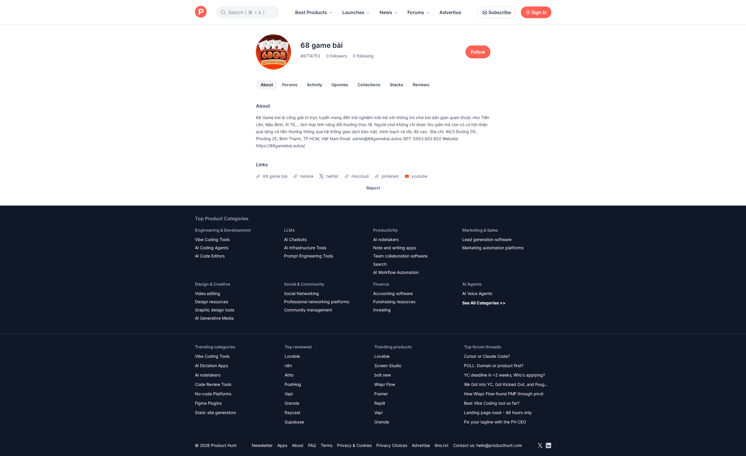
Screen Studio (387, 365)
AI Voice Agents (477, 293)
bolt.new (382, 374)
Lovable (292, 356)
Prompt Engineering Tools (308, 255)
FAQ (312, 445)
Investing (382, 309)
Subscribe (499, 12)
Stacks (396, 84)
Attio (289, 374)
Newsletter (262, 445)
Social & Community (304, 284)
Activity (314, 84)
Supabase (294, 421)
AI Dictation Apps (211, 365)
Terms (326, 445)
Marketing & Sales (480, 230)
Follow (478, 52)
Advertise (450, 12)
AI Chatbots (295, 239)
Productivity (385, 230)
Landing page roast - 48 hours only (498, 412)
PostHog (293, 384)
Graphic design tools (214, 309)
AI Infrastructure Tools (305, 247)
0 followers (336, 55)
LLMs (289, 230)
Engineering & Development (223, 230)
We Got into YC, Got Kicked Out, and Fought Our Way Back (506, 385)
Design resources (211, 301)
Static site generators (215, 412)
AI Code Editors (210, 255)
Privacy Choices (391, 445)
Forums (415, 12)
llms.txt (441, 445)
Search (380, 264)
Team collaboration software (400, 255)
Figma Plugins (208, 403)
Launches (353, 12)
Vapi (289, 393)
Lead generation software (487, 239)
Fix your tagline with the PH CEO (495, 421)
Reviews (421, 84)
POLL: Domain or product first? (493, 365)
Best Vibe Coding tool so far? (491, 403)
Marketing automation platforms (493, 247)
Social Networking (301, 293)
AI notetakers (386, 239)
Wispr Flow (384, 384)
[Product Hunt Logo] (201, 12)
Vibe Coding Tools (212, 239)
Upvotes (340, 84)
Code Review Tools (213, 384)
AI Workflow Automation (396, 272)
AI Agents (472, 284)
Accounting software (393, 293)
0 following (363, 55)
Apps (282, 445)
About (267, 84)
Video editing (207, 293)
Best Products (311, 12)
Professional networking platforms (316, 301)
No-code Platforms (213, 393)
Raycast (292, 412)
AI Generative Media (214, 318)
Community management (308, 309)
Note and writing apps (394, 247)
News (386, 12)
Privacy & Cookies (354, 445)
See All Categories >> (484, 302)
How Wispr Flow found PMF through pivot (503, 393)
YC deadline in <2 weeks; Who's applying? (504, 374)
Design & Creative (212, 284)
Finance (381, 284)
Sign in (539, 12)
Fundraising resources (394, 301)
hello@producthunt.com (499, 445)
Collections (369, 84)
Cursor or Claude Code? (487, 356)
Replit (379, 403)
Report (373, 187)
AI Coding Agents (211, 247)
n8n (288, 365)
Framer (381, 393)
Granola (292, 403)
